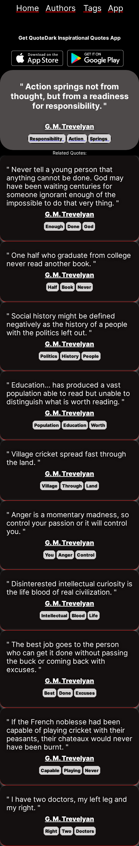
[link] (27, 8)
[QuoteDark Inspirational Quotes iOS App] (37, 58)
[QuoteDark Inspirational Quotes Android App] (95, 58)
